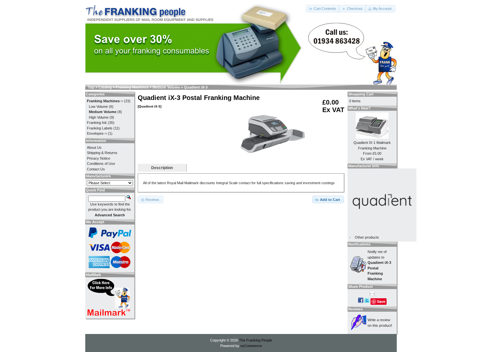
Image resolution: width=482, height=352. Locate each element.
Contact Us (96, 169)
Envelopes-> (97, 133)
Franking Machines (132, 87)
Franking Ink (97, 123)
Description (162, 168)
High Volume (99, 117)
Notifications (359, 244)
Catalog (105, 87)
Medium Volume (166, 87)
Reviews (355, 309)
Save (381, 301)
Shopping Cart (360, 94)
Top (91, 87)
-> (105, 101)
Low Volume (98, 106)
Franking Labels (99, 128)
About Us (94, 147)
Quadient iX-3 (196, 87)
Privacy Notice (98, 158)
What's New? (359, 108)
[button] (323, 8)
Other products (367, 237)
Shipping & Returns (102, 153)
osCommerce (251, 346)
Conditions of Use (101, 164)
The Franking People (255, 340)
